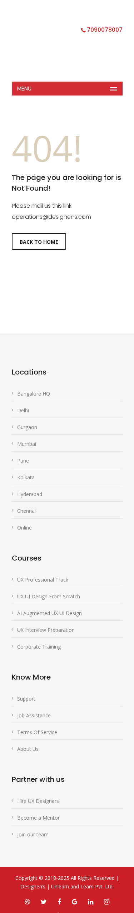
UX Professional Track (42, 579)
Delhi (23, 410)
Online (24, 527)
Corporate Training (39, 646)
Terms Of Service (37, 732)
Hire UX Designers (38, 801)
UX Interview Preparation (46, 629)
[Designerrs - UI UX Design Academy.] (62, 44)
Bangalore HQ (33, 393)
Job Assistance (34, 715)
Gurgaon (27, 427)
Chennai (26, 510)
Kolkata (26, 477)
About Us (28, 749)
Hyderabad (29, 494)
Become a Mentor (38, 817)
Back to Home (39, 241)
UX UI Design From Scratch (48, 596)
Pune (23, 460)
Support (26, 698)
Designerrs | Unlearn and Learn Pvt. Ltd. (67, 886)
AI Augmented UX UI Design (49, 613)
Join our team (33, 834)
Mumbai (26, 443)
